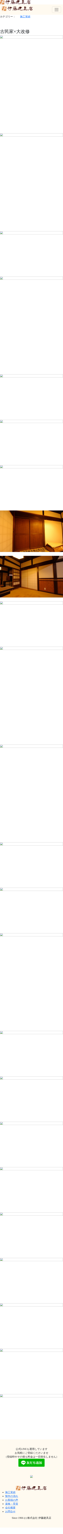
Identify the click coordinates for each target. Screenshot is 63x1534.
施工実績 (25, 16)
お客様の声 (11, 1500)
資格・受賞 (11, 1503)
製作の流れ (11, 1496)
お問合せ (10, 1511)
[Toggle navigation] (56, 9)
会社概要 (10, 1507)
